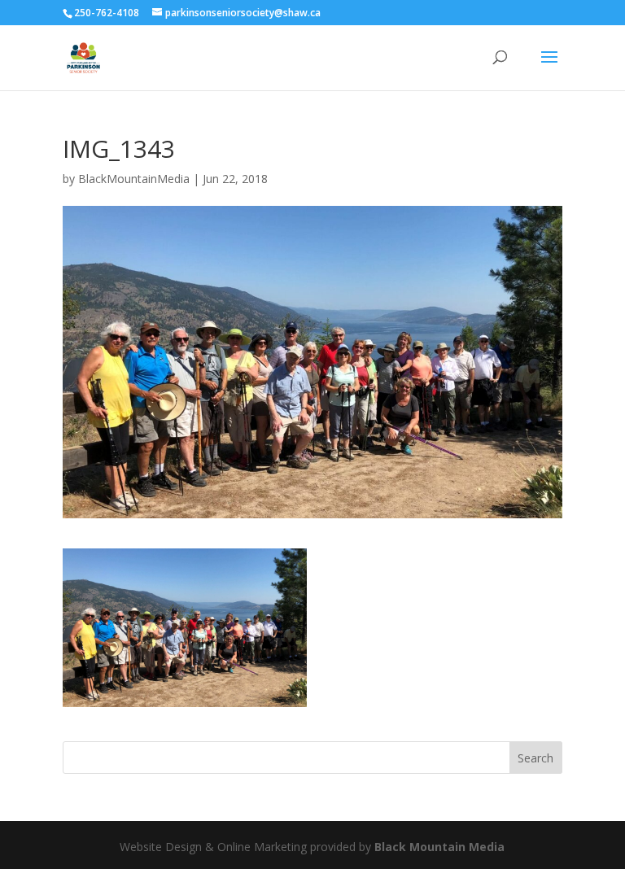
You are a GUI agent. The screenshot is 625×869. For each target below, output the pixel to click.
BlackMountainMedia (134, 178)
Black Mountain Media (439, 846)
